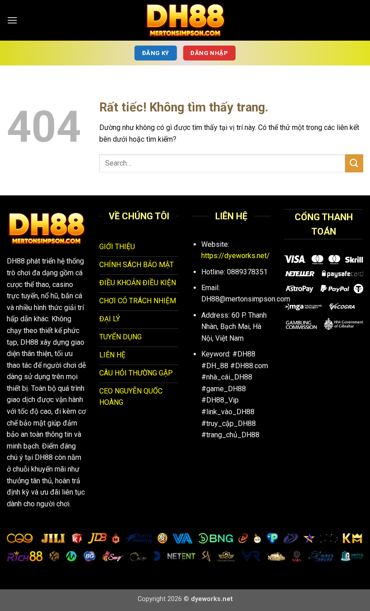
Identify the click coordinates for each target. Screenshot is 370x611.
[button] (12, 20)
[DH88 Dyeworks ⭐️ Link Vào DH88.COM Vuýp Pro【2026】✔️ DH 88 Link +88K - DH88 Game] (185, 20)
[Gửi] (354, 163)
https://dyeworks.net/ (235, 255)
